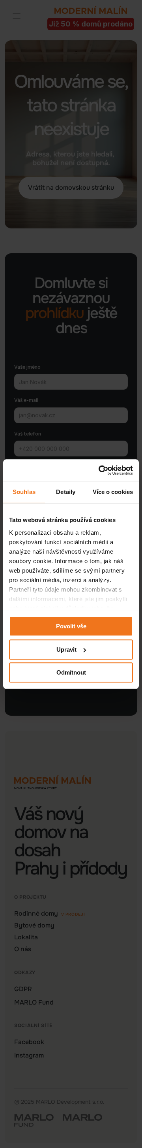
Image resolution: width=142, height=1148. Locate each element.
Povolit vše (71, 626)
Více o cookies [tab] (113, 491)
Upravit (66, 649)
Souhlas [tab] (24, 491)
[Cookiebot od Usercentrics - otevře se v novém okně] (100, 470)
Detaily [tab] (65, 491)
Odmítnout (71, 672)
